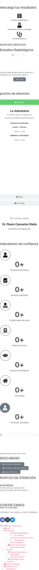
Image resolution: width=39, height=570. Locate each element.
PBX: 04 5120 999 (8, 508)
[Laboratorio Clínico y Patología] (19, 25)
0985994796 (9, 495)
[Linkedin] (12, 519)
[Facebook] (2, 519)
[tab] (19, 102)
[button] (1, 67)
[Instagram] (7, 519)
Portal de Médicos (19, 39)
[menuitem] (7, 528)
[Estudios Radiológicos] (19, 15)
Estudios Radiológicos (19, 20)
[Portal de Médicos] (19, 34)
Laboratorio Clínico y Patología (19, 29)
